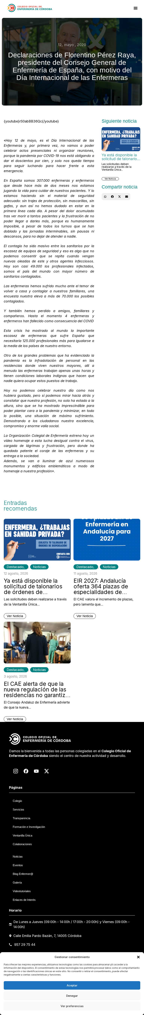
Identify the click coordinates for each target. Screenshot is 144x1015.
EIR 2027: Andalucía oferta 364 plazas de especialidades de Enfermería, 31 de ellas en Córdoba (103, 592)
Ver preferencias (72, 1006)
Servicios (18, 809)
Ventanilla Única (22, 835)
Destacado (15, 567)
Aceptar (72, 985)
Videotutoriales (22, 891)
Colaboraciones (22, 844)
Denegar (72, 996)
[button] (138, 957)
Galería (17, 882)
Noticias (39, 567)
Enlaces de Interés (24, 899)
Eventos (18, 865)
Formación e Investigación (29, 826)
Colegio (17, 800)
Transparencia (21, 818)
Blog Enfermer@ (23, 873)
